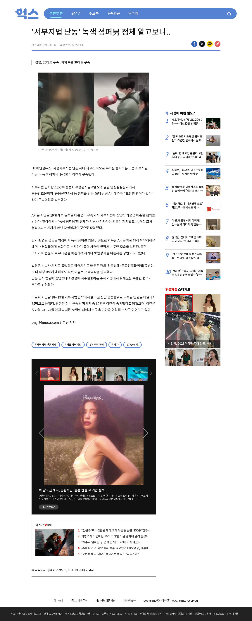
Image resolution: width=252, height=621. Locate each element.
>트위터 (202, 44)
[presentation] (36, 373)
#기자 (115, 344)
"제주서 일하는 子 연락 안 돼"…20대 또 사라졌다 (109, 542)
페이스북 (194, 44)
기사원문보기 (49, 507)
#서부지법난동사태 (46, 344)
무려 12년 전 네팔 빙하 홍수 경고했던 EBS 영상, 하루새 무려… (118, 548)
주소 (217, 44)
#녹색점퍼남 (96, 344)
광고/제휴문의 (79, 600)
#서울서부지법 (73, 344)
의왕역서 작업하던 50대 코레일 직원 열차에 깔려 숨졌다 (113, 536)
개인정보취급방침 (105, 600)
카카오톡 (210, 44)
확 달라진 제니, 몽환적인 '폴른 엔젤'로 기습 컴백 (72, 490)
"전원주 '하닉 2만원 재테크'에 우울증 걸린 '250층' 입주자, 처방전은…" (122, 530)
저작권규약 (129, 600)
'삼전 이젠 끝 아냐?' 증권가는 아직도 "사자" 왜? (108, 554)
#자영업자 (132, 344)
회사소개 (59, 600)
